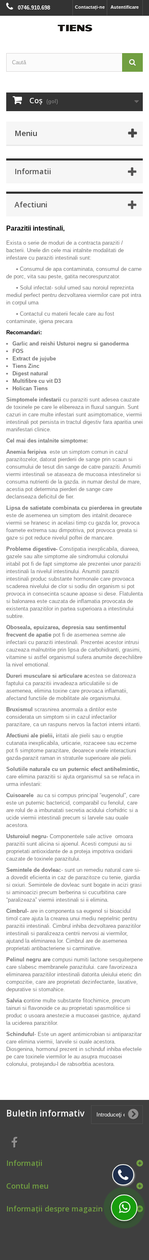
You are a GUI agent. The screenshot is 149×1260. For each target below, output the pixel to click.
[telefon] (123, 1174)
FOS (18, 351)
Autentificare (125, 7)
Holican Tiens (30, 388)
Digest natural (30, 373)
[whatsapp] (124, 1207)
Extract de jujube (34, 358)
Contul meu (27, 1186)
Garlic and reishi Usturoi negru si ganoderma (70, 344)
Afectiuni (31, 204)
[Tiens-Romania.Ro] (74, 27)
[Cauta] (132, 62)
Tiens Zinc (25, 366)
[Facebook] (14, 1142)
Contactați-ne (90, 7)
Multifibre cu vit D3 (36, 381)
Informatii (32, 171)
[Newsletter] (133, 1114)
